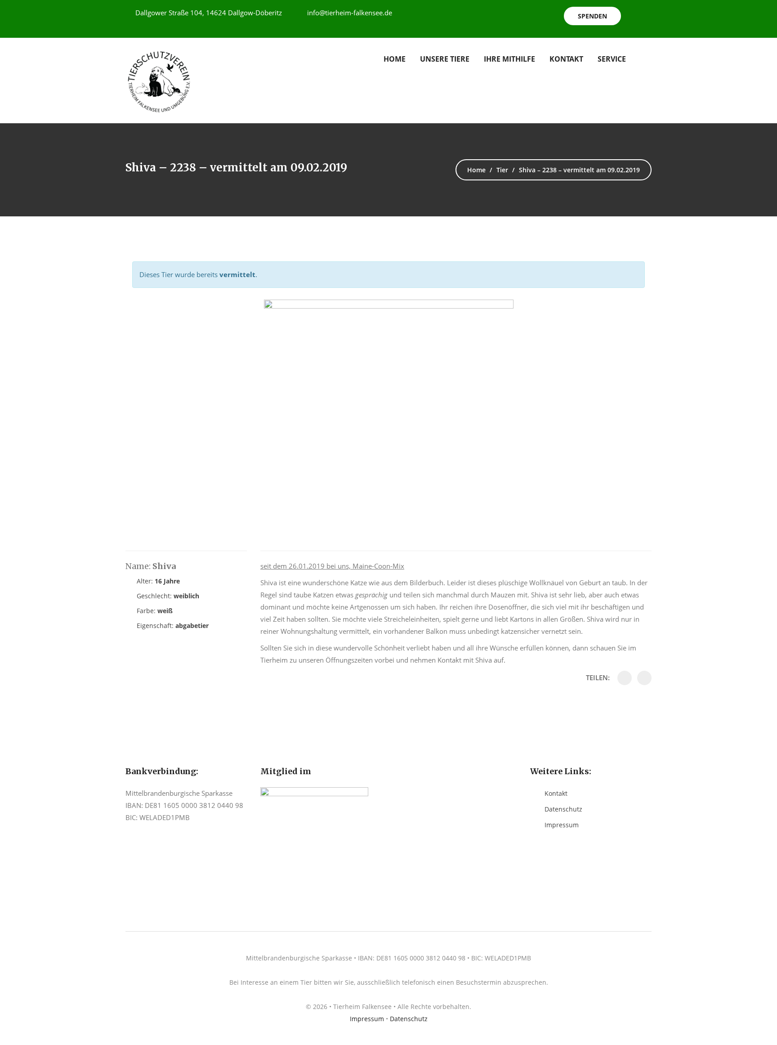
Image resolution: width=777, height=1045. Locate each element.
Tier (502, 170)
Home (395, 59)
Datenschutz (563, 809)
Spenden (592, 16)
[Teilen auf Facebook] (624, 678)
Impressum (562, 825)
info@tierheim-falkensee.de (349, 12)
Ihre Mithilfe (509, 59)
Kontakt (566, 59)
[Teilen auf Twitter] (644, 678)
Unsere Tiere (444, 59)
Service (612, 59)
